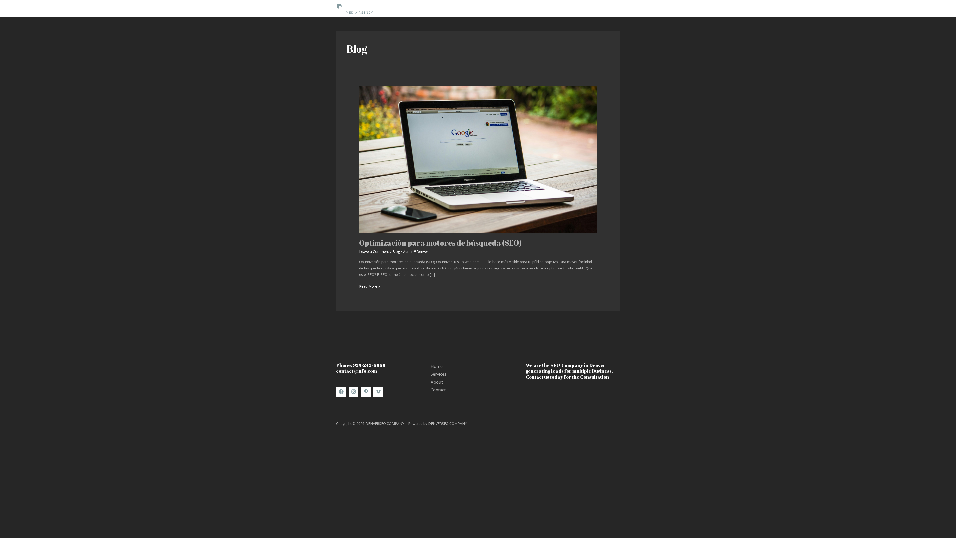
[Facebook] (341, 392)
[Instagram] (353, 392)
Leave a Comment (374, 251)
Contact (610, 8)
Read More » (369, 286)
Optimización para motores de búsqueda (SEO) (440, 243)
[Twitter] (378, 392)
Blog (396, 251)
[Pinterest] (366, 392)
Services (573, 8)
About (592, 8)
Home (555, 8)
